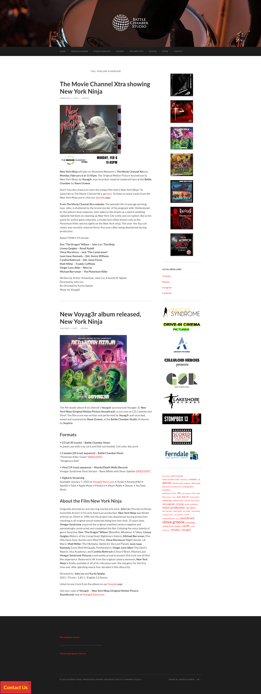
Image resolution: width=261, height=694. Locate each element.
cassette (192, 479)
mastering (166, 500)
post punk (177, 511)
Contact (178, 51)
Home (63, 51)
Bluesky (166, 281)
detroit (166, 482)
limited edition (195, 497)
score (177, 518)
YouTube (166, 276)
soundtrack (187, 518)
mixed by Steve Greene (192, 500)
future (174, 497)
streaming (190, 522)
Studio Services (102, 51)
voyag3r (186, 529)
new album (190, 508)
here (109, 193)
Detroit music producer (181, 483)
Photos (153, 51)
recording (195, 511)
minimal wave (178, 501)
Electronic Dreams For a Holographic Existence (178, 488)
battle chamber (176, 476)
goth (179, 497)
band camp (165, 476)
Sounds (120, 51)
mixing (180, 503)
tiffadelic (175, 529)
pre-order (186, 511)
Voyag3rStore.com (103, 481)
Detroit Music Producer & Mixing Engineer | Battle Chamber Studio (104, 679)
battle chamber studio (170, 480)
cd (199, 479)
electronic (196, 483)
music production (173, 507)
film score (166, 497)
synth (185, 525)
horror (185, 496)
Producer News (79, 51)
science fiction (168, 518)
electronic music (169, 493)
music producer (191, 504)
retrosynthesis (179, 515)
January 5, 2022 (68, 328)
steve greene (173, 521)
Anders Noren (186, 679)
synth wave (166, 530)
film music (196, 493)
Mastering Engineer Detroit (73, 653)
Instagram (167, 287)
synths (193, 526)
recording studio (167, 515)
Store (165, 51)
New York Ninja (167, 511)
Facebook (166, 293)
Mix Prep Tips (136, 51)
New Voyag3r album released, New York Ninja (100, 317)
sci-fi (187, 514)
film (179, 493)
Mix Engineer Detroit (70, 637)
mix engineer (168, 504)
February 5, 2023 (69, 98)
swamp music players (171, 526)
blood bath (183, 479)
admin (85, 98)
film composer (186, 493)
